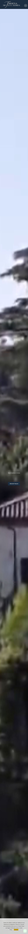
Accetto (16, 929)
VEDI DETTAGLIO (14, 483)
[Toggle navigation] (25, 5)
